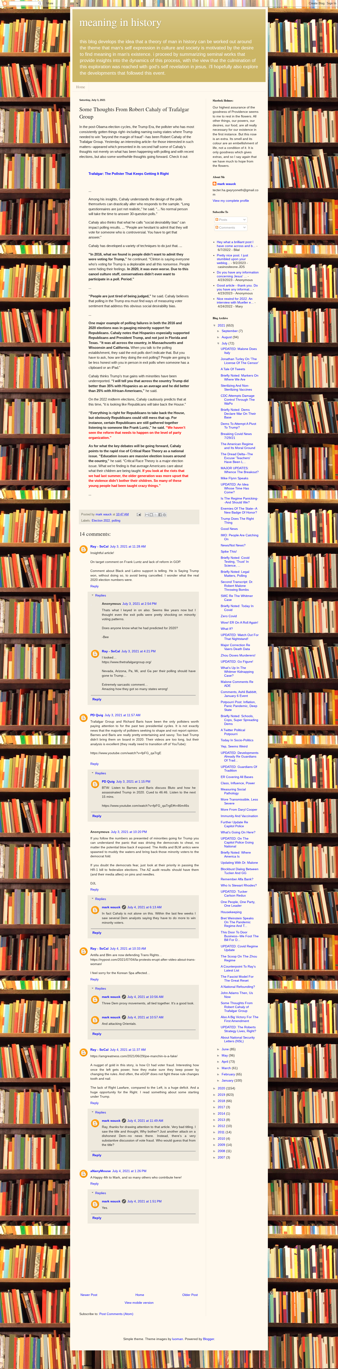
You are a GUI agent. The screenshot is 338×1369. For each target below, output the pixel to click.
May (225, 1055)
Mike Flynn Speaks (234, 478)
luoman (177, 1339)
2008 (222, 1151)
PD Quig (96, 715)
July (225, 343)
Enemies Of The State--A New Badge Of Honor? (239, 510)
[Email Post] (138, 514)
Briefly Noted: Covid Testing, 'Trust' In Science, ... (235, 561)
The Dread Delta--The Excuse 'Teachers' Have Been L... (237, 458)
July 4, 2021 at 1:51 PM (144, 1201)
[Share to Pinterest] (164, 514)
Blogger (208, 1339)
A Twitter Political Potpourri (233, 732)
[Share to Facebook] (160, 514)
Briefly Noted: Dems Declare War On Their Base (238, 413)
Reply (94, 586)
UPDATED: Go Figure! (237, 661)
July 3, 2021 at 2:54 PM (139, 603)
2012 (222, 1126)
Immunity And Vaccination (239, 816)
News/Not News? (233, 545)
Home (80, 86)
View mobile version (139, 1302)
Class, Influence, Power (238, 783)
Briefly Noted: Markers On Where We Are (239, 377)
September (230, 331)
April (225, 1061)
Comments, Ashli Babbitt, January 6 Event (239, 694)
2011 (222, 1132)
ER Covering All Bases (237, 777)
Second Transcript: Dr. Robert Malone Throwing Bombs (237, 585)
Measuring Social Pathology (233, 791)
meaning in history (120, 21)
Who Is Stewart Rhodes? (239, 885)
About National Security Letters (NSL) (238, 1039)
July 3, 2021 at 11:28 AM (128, 546)
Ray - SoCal (99, 546)
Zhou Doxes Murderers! (238, 655)
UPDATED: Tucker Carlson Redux (234, 893)
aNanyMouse (100, 1171)
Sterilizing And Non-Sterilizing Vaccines (236, 387)
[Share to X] (155, 514)
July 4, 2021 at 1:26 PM (129, 1171)
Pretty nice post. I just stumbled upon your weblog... (232, 259)
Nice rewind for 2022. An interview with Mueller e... (235, 300)
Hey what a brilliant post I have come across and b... (236, 244)
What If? (227, 629)
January (228, 1080)
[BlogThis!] (151, 514)
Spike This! (229, 551)
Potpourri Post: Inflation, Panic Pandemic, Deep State (239, 706)
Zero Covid (229, 616)
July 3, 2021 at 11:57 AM (122, 715)
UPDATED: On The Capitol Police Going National (237, 842)
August (227, 337)
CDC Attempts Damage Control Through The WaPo (238, 399)
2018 (222, 1101)
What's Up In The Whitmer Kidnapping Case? (237, 671)
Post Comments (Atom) (116, 1314)
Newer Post (88, 1295)
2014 (222, 1113)
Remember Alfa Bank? (237, 879)
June (226, 1049)
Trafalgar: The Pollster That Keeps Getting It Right (129, 174)
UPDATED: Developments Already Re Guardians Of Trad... (239, 756)
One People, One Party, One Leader (238, 904)
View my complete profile (231, 200)
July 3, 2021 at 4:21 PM (138, 651)
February (229, 1074)
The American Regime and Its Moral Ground (238, 446)
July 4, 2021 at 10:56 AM (145, 997)
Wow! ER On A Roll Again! (239, 622)
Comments (226, 227)
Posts (222, 220)
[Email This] (147, 514)
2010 (222, 1138)
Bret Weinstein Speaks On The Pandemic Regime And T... (237, 922)
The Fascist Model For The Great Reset (237, 978)
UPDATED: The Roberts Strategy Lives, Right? (238, 1029)
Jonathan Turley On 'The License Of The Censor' (240, 361)
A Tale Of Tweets (233, 369)
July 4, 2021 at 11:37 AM (128, 1049)
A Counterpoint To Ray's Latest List (238, 968)
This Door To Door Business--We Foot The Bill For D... (240, 936)
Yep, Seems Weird (234, 746)
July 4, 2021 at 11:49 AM (145, 1120)
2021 (222, 325)
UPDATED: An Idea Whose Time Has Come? (235, 488)
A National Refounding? (238, 986)
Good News (229, 529)
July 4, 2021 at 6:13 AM (144, 907)
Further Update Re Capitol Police (234, 824)
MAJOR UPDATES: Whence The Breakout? (240, 470)
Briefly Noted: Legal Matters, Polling (235, 573)
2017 (222, 1107)
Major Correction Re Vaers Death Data (235, 647)
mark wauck (111, 907)
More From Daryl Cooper (239, 809)
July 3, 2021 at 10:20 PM (129, 832)
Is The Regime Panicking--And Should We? (239, 500)
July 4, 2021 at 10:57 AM (145, 1017)
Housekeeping (231, 912)
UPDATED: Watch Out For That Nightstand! (240, 637)
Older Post (190, 1295)
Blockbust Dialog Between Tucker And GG (239, 871)
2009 (222, 1145)
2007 (222, 1157)
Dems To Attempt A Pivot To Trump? (238, 425)
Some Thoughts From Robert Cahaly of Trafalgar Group (237, 1007)
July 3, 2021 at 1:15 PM (133, 781)
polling (116, 520)
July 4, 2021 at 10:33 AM (128, 948)
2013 (222, 1120)
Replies (100, 595)
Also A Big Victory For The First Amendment (239, 1019)
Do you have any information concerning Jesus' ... (238, 274)
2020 (222, 1088)
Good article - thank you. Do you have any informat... (237, 287)
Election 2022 (101, 520)
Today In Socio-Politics (237, 740)
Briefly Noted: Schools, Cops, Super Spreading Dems (239, 720)
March (227, 1068)
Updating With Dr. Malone (239, 862)
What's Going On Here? (238, 832)
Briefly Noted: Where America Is (236, 854)
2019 (222, 1094)
